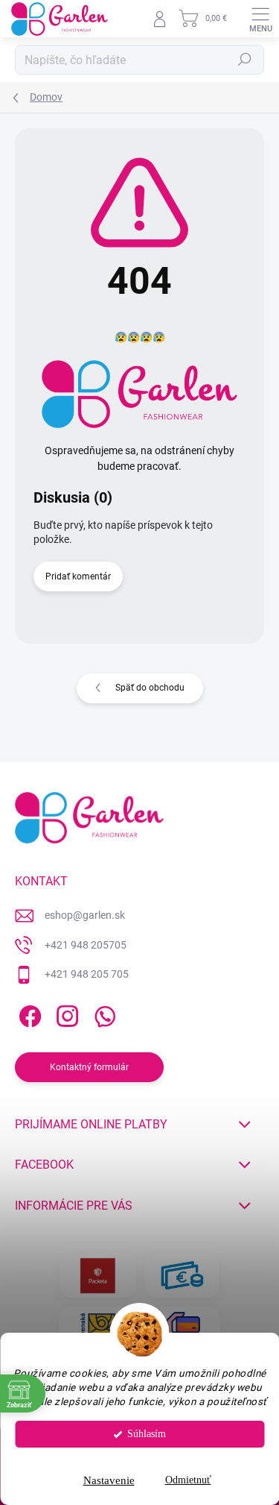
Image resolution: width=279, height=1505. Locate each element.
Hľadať (245, 59)
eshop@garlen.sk (85, 915)
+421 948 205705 (85, 945)
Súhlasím (146, 1433)
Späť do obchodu (150, 687)
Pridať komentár (78, 576)
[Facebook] (28, 1014)
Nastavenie (109, 1480)
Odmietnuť (188, 1480)
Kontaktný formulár (89, 1067)
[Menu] (260, 18)
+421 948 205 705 (87, 974)
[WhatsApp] (102, 1014)
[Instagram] (65, 1014)
